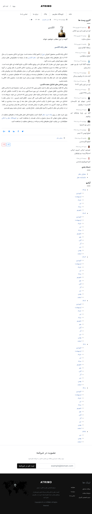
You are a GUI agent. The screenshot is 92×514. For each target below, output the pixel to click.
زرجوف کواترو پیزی (84, 47)
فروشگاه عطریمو (58, 14)
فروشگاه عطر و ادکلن (9, 118)
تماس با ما (23, 14)
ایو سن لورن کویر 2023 (82, 84)
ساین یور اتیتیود (85, 124)
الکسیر (51, 28)
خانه (70, 14)
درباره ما (35, 14)
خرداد (79, 200)
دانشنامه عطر (81, 177)
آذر (80, 243)
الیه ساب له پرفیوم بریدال (81, 76)
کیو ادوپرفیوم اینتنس (83, 161)
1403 (84, 257)
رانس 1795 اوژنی (84, 93)
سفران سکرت (86, 39)
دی (80, 247)
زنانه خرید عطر (47, 114)
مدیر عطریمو (45, 20)
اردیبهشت (78, 196)
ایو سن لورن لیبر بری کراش (81, 30)
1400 (84, 388)
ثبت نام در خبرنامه (26, 466)
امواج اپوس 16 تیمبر (83, 133)
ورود (13, 6)
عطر (34, 57)
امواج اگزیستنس (84, 141)
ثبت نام (5, 6)
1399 (84, 431)
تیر (80, 203)
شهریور (79, 210)
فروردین (78, 193)
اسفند (79, 253)
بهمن (79, 250)
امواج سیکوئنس (85, 56)
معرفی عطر (82, 174)
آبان (80, 240)
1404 (84, 213)
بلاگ (45, 14)
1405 (84, 190)
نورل (43, 54)
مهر (80, 237)
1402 (84, 300)
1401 (84, 344)
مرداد (79, 206)
